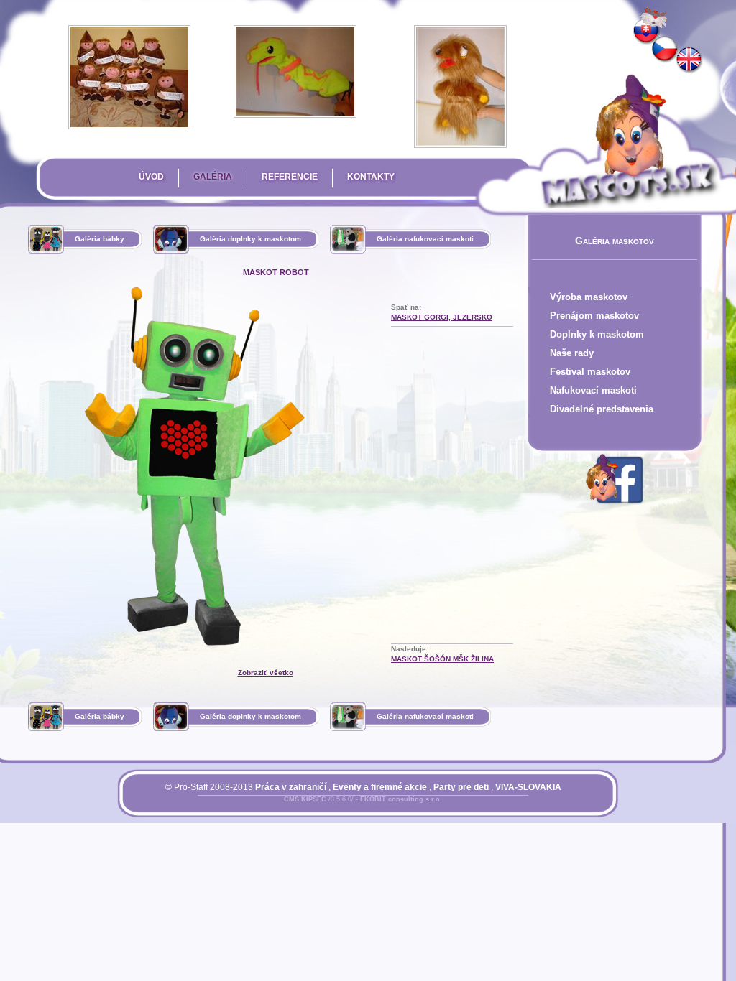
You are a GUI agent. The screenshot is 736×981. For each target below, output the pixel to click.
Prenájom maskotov (594, 315)
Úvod (151, 177)
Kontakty (371, 177)
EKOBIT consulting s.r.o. (401, 799)
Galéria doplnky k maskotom (250, 239)
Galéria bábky (99, 239)
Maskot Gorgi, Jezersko (441, 317)
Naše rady (572, 353)
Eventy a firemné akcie (380, 787)
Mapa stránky (388, 808)
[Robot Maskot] (664, 49)
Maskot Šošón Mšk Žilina (442, 659)
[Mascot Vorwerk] (689, 60)
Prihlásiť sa (334, 808)
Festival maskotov (590, 371)
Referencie (290, 177)
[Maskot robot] (646, 31)
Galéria (212, 177)
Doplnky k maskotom (597, 334)
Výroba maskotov (588, 297)
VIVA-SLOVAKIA (528, 787)
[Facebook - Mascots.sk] (614, 506)
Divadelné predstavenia (601, 409)
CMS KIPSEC (305, 799)
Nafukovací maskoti (593, 390)
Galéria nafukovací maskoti (425, 239)
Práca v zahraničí (290, 787)
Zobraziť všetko (265, 673)
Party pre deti (461, 787)
